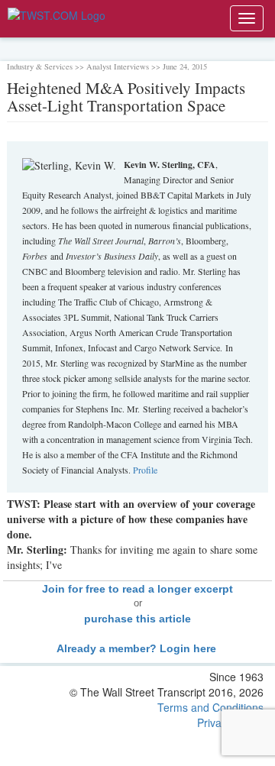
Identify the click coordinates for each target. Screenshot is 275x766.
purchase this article (137, 618)
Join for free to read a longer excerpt (137, 589)
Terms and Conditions (210, 707)
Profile (145, 470)
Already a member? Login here (138, 648)
